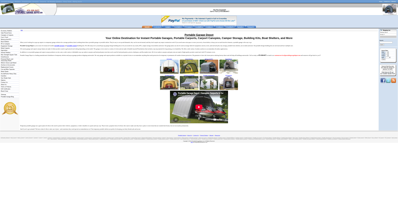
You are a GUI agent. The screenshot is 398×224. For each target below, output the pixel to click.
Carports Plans (127, 137)
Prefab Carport (360, 137)
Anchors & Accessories (8, 65)
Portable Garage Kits (217, 138)
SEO (192, 142)
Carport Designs (56, 137)
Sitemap (3, 94)
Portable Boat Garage (104, 138)
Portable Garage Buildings (139, 138)
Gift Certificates (5, 89)
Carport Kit (63, 137)
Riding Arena (367, 137)
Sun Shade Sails (6, 78)
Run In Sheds (375, 137)
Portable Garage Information (344, 138)
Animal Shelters (5, 52)
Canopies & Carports (7, 35)
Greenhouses (5, 57)
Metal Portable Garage (93, 138)
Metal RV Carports (193, 137)
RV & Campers (5, 44)
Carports (50, 137)
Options (3, 80)
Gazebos (3, 76)
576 (22, 30)
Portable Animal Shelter (286, 137)
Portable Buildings (230, 137)
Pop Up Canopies (336, 137)
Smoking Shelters (72, 138)
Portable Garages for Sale (127, 138)
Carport (45, 137)
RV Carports (387, 137)
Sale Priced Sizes (6, 33)
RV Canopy (381, 137)
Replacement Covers (7, 67)
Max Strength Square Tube (9, 54)
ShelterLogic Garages (62, 138)
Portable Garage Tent (174, 138)
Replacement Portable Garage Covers (256, 138)
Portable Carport (221, 137)
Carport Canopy (80, 137)
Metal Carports (5, 48)
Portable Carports (239, 137)
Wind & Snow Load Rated (8, 63)
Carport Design (96, 137)
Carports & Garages (71, 137)
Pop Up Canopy (345, 137)
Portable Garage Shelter (207, 138)
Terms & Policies (6, 87)
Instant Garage (177, 137)
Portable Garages (248, 137)
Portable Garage (182, 135)
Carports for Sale (118, 137)
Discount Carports (157, 137)
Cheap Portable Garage (321, 138)
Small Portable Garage (271, 138)
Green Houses (170, 137)
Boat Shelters (5, 41)
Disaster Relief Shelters (147, 137)
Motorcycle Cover (202, 137)
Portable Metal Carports (315, 137)
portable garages (59, 45)
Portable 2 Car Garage (332, 138)
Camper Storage (28, 137)
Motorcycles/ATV (6, 39)
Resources (217, 135)
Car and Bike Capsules (8, 69)
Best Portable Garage (185, 138)
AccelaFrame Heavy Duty (8, 73)
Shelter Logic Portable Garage (295, 138)
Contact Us (4, 82)
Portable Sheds (353, 137)
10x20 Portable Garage (196, 138)
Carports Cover (110, 137)
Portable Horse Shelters (304, 137)
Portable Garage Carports (229, 138)
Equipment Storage (6, 46)
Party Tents (295, 137)
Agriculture (4, 50)
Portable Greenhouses (326, 137)
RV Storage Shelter (267, 137)
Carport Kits (103, 137)
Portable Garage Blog (7, 96)
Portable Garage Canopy (163, 138)
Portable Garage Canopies (241, 138)
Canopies (36, 137)
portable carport (72, 45)
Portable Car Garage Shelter (309, 138)
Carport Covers (88, 137)
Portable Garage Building (282, 138)
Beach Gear (4, 91)
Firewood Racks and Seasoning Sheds (7, 59)
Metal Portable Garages (82, 138)
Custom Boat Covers (135, 137)
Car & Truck (4, 37)
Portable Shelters (276, 137)
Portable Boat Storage (212, 137)
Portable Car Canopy (257, 137)
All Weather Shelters (5, 137)
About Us (4, 84)
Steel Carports (53, 138)
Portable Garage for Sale (115, 138)
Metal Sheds (4, 71)
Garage (163, 137)
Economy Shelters (6, 31)
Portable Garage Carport (151, 138)
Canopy (40, 137)
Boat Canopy (13, 137)
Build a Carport (21, 137)
